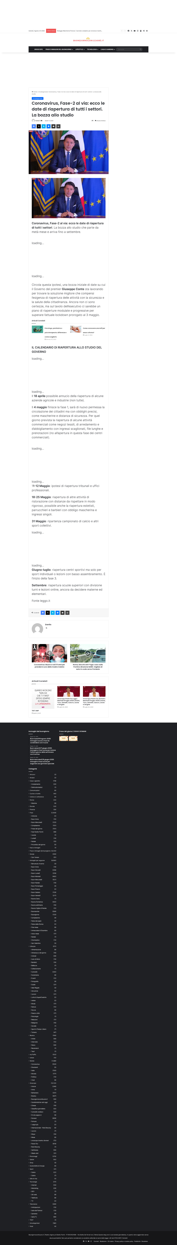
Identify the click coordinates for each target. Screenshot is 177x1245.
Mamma (34, 803)
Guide (33, 984)
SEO (32, 1191)
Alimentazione (36, 949)
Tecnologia (92, 49)
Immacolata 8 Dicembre (39, 930)
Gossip (32, 854)
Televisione (33, 1204)
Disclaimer (144, 1241)
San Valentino (36, 943)
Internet (34, 1185)
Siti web (34, 1194)
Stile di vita (33, 1178)
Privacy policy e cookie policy (124, 1241)
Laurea (33, 835)
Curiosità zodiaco (37, 1112)
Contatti (125, 1238)
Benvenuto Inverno (37, 864)
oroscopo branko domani (40, 1140)
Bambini (34, 962)
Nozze (33, 1010)
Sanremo (34, 1214)
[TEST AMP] (43, 697)
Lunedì (33, 838)
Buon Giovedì (35, 870)
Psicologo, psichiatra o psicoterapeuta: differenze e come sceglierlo (55, 332)
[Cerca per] (140, 49)
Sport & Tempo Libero (38, 1029)
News (33, 1045)
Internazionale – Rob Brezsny (41, 1128)
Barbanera (34, 1093)
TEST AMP (35, 711)
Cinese (33, 1105)
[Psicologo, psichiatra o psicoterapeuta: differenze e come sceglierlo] (37, 329)
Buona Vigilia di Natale (39, 908)
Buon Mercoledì (36, 822)
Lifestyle (79, 49)
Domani (33, 1118)
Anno (33, 1089)
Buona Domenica (37, 902)
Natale (33, 841)
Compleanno (35, 825)
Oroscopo (38, 49)
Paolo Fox (34, 1144)
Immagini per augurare (37, 860)
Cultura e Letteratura (37, 797)
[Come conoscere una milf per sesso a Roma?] (75, 329)
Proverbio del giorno (38, 844)
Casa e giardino (107, 49)
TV (32, 1201)
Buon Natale (35, 883)
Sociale (33, 1026)
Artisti (33, 1039)
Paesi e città (35, 1013)
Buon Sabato (35, 892)
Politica (33, 1077)
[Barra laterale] (146, 31)
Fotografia (34, 981)
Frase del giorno (36, 829)
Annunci (32, 774)
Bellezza (34, 965)
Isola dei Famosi (36, 1210)
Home (35, 92)
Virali (33, 1080)
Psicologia (34, 1016)
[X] (131, 31)
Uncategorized (43, 92)
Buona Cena (35, 899)
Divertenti (34, 1067)
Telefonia (34, 1198)
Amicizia (34, 816)
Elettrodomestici (36, 787)
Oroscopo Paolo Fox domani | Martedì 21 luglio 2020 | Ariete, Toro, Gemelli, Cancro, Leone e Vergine (94, 702)
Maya (33, 1134)
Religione (34, 1023)
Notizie (32, 1061)
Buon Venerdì (35, 895)
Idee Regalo (35, 988)
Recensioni (35, 1048)
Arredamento (35, 784)
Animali (33, 956)
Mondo (33, 1074)
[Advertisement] (88, 14)
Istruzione (34, 991)
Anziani (32, 778)
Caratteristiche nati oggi (39, 1102)
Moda (33, 1004)
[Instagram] (137, 31)
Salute (32, 1159)
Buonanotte (35, 911)
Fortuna (33, 1121)
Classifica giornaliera (38, 1109)
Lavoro (33, 994)
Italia (33, 1070)
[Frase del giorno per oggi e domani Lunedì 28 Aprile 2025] (63, 738)
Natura (33, 1007)
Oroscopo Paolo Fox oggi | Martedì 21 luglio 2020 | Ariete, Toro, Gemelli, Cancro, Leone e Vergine (68, 702)
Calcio (33, 1172)
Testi (33, 1051)
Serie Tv (34, 1217)
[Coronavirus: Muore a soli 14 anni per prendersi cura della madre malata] (49, 653)
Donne (32, 800)
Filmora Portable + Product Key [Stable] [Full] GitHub (74, 31)
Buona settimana (37, 905)
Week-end (34, 1153)
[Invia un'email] (41, 120)
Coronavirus (35, 1064)
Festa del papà (36, 921)
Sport (31, 1169)
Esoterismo (35, 975)
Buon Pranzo (35, 889)
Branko (33, 1096)
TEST (31, 1220)
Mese (33, 1137)
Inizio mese (35, 934)
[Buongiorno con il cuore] (88, 39)
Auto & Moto (35, 959)
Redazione (103, 1241)
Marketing (34, 1188)
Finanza (32, 809)
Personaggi (33, 1156)
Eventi (33, 978)
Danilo (37, 120)
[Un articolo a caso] (143, 31)
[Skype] (44, 126)
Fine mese (34, 927)
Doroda (32, 806)
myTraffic (33, 1054)
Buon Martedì (35, 876)
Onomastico (35, 940)
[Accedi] (140, 31)
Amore (33, 1086)
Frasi (31, 813)
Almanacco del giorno (38, 953)
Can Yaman (35, 857)
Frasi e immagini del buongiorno (58, 49)
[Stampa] (58, 126)
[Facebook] (128, 31)
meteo (33, 1000)
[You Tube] (134, 31)
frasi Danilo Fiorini (37, 832)
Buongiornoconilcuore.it (39, 1099)
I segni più (34, 1124)
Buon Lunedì (35, 873)
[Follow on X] (40, 120)
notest (32, 1058)
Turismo (34, 1032)
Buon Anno (35, 819)
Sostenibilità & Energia (37, 1166)
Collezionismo (36, 969)
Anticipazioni (35, 1207)
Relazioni (34, 1019)
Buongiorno (35, 914)
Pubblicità (137, 1241)
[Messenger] (49, 126)
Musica (32, 1035)
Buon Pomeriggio (37, 886)
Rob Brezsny (35, 1147)
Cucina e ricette (35, 793)
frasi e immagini (35, 848)
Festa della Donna (37, 924)
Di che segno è (36, 1115)
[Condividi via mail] (53, 126)
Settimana (34, 1150)
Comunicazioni (34, 790)
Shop (31, 1163)
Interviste (34, 1042)
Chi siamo (111, 1241)
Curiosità (34, 972)
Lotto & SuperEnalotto (39, 997)
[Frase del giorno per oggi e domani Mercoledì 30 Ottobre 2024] (73, 738)
